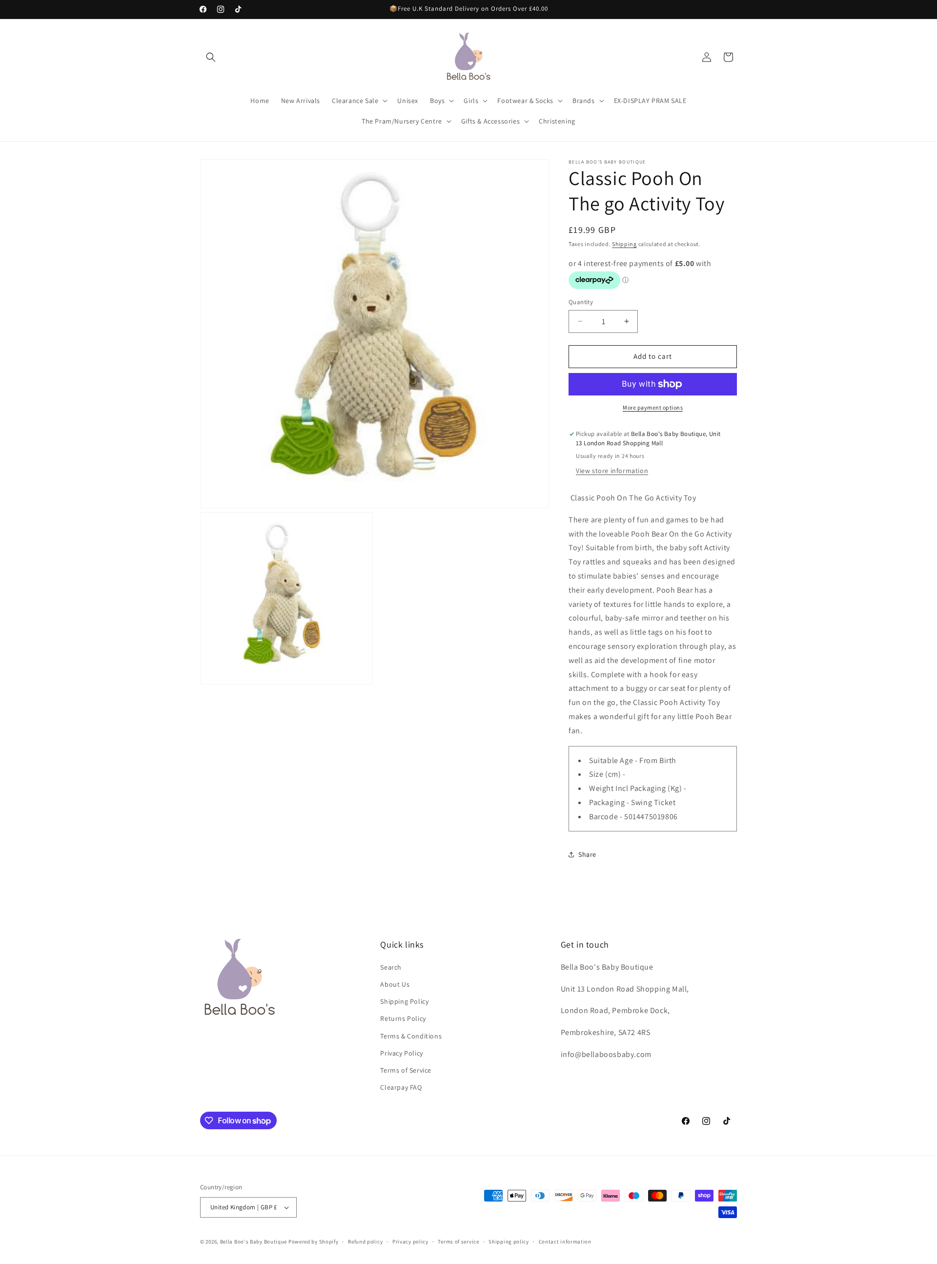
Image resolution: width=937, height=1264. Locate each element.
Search (391, 967)
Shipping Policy (404, 1001)
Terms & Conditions (411, 1036)
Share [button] (587, 854)
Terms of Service (405, 1070)
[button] (211, 57)
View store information (612, 470)
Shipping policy (509, 1241)
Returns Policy (403, 1018)
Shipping (624, 244)
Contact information (565, 1241)
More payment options (653, 407)
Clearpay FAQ (401, 1087)
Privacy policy (410, 1241)
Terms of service (458, 1241)
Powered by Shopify (313, 1241)
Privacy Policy (401, 1053)
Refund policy (365, 1241)
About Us (394, 984)
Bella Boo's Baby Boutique (253, 1241)
